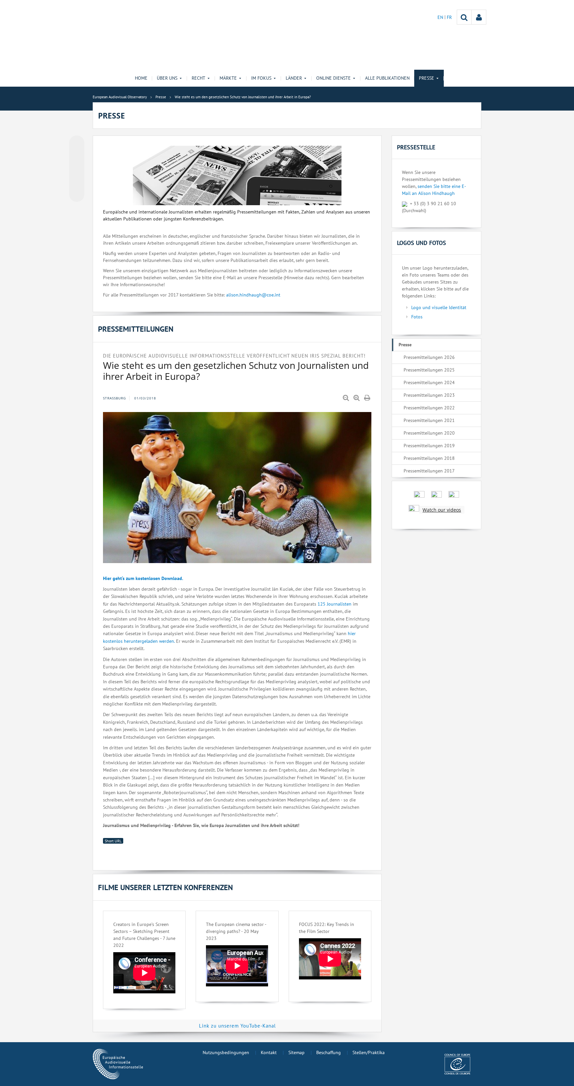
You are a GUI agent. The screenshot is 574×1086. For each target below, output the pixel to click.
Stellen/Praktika (368, 1052)
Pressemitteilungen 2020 (429, 433)
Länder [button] (294, 78)
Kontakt (269, 1052)
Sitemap (296, 1052)
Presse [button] (426, 78)
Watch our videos (442, 510)
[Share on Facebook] (77, 169)
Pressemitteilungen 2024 (429, 382)
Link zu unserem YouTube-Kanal (237, 1026)
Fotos (417, 317)
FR (449, 17)
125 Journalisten (334, 604)
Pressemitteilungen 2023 (429, 395)
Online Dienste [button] (333, 78)
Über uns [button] (167, 78)
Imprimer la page (367, 398)
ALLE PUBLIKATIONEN (387, 78)
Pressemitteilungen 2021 (429, 420)
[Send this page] (77, 194)
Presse (405, 345)
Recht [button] (198, 78)
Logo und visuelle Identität (438, 307)
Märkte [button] (228, 78)
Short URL (113, 840)
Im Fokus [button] (261, 78)
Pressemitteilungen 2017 (429, 471)
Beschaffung (328, 1052)
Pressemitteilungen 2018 (429, 458)
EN (440, 17)
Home (141, 78)
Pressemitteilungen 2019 (429, 446)
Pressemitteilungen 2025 (429, 370)
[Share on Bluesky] (77, 144)
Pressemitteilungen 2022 (429, 408)
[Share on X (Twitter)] (77, 156)
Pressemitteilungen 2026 (429, 357)
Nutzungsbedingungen (226, 1052)
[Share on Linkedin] (77, 182)
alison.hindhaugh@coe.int (253, 295)
